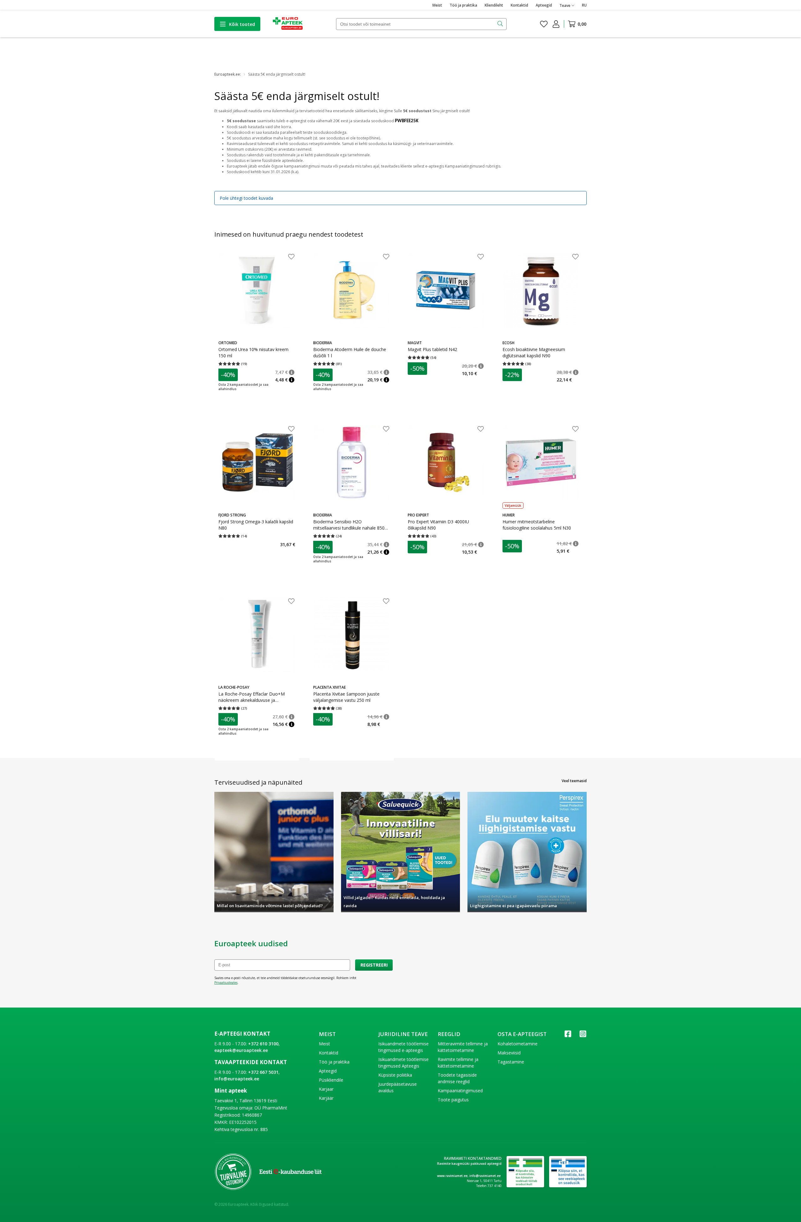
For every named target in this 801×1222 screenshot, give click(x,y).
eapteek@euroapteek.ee (241, 1050)
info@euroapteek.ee (236, 1079)
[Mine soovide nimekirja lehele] (544, 24)
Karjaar (326, 1089)
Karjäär (326, 1098)
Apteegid (544, 5)
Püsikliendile (331, 1080)
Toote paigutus (453, 1100)
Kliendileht (494, 5)
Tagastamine (510, 1062)
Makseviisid (509, 1053)
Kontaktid (519, 5)
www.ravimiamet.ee (452, 1176)
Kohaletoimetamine (517, 1044)
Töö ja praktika (463, 5)
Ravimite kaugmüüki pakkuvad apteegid (469, 1163)
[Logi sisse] (556, 24)
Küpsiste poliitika (395, 1075)
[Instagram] (583, 1036)
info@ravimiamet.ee (485, 1176)
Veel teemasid (574, 780)
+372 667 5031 (263, 1072)
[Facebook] (568, 1036)
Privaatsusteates (225, 982)
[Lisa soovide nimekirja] (291, 257)
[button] (291, 372)
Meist (437, 5)
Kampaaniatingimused (460, 1091)
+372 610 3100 (263, 1044)
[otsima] (501, 24)
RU (584, 5)
